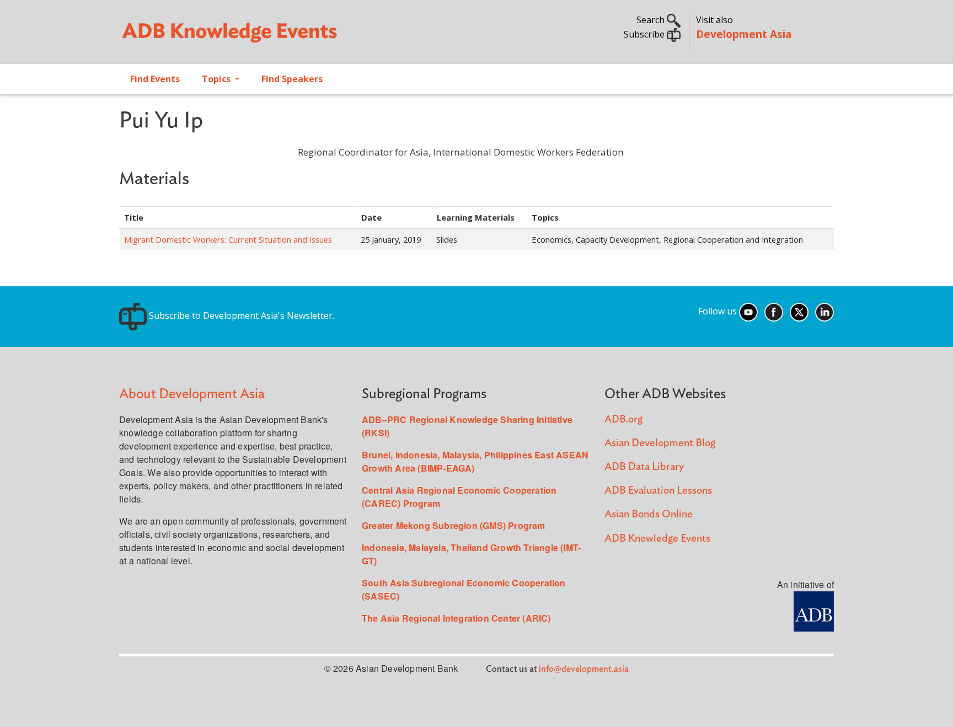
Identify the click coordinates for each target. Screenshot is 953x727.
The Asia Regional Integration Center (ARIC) (456, 618)
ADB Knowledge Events (657, 538)
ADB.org (623, 419)
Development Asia (743, 33)
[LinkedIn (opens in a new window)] (824, 311)
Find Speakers (292, 79)
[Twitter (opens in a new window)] (799, 311)
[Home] (292, 36)
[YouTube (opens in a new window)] (748, 311)
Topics (217, 79)
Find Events (155, 79)
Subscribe (645, 34)
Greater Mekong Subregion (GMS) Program (453, 525)
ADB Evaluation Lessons (658, 490)
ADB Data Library (644, 467)
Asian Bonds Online (648, 514)
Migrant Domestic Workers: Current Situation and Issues (228, 239)
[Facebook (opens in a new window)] (773, 311)
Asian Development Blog (659, 443)
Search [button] (651, 20)
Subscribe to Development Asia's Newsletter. (240, 315)
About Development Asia (192, 394)
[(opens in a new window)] (814, 609)
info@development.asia (584, 669)
